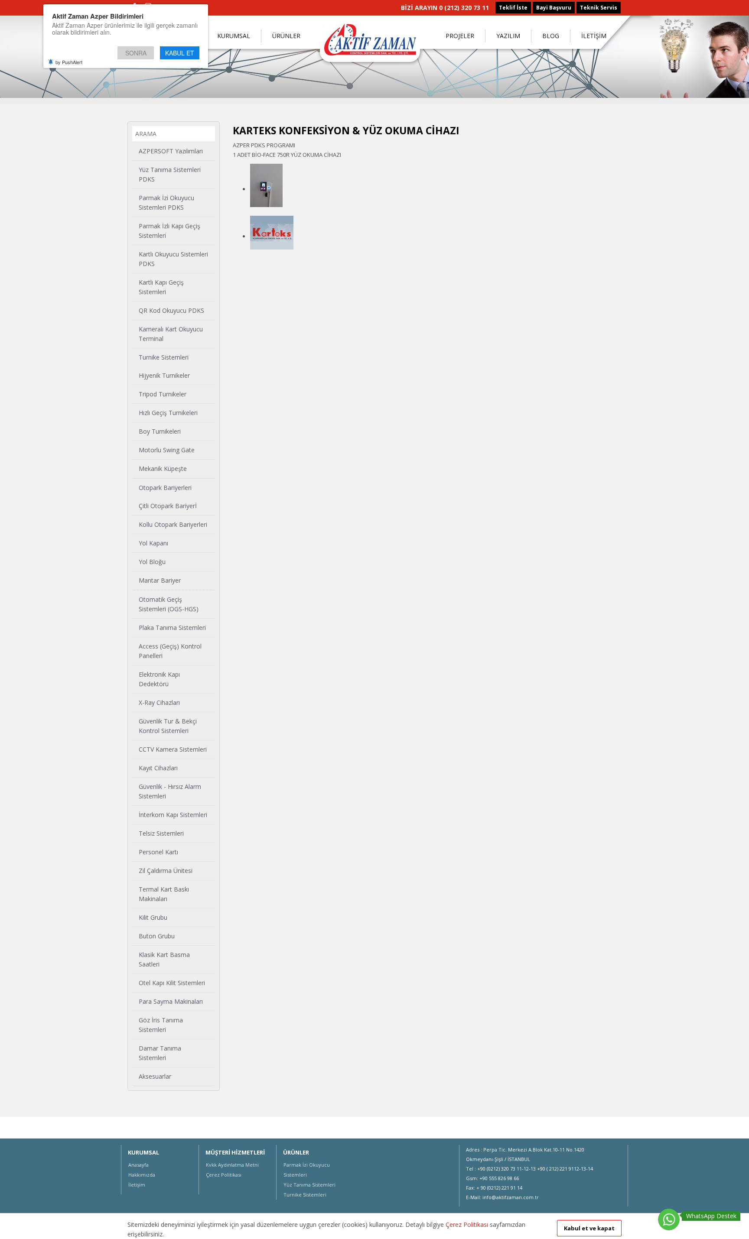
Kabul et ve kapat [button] (589, 1228)
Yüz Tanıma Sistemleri (309, 1184)
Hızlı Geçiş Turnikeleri (168, 413)
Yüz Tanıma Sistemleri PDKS (170, 174)
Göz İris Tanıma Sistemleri (161, 1025)
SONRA (136, 53)
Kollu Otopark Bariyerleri (173, 524)
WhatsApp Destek (711, 1216)
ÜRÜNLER (286, 36)
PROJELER (460, 36)
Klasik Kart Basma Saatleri (164, 959)
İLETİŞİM (593, 36)
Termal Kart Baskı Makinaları (164, 894)
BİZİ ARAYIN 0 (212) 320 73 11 (445, 7)
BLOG (550, 36)
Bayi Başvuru (553, 7)
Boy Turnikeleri (160, 431)
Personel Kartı (158, 852)
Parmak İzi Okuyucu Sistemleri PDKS (166, 202)
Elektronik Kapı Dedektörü (159, 679)
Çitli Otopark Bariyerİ (168, 506)
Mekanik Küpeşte (163, 468)
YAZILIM (508, 36)
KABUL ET (179, 53)
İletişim (136, 1184)
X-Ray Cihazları (159, 702)
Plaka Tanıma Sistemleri (172, 627)
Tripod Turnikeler (162, 394)
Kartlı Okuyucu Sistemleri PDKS (173, 259)
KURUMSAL (233, 36)
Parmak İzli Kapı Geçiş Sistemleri (169, 231)
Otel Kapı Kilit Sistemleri (172, 983)
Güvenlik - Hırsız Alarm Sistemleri (170, 791)
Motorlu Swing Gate (167, 450)
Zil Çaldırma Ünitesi (165, 870)
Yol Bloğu (152, 562)
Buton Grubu (157, 936)
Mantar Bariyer (160, 580)
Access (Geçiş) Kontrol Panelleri (170, 651)
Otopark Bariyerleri (165, 487)
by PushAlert (68, 61)
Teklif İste (513, 7)
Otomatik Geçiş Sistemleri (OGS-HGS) (169, 604)
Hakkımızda (141, 1174)
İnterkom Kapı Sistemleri (173, 815)
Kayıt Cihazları (158, 768)
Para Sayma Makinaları (171, 1001)
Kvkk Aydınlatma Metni (232, 1164)
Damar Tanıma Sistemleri (160, 1053)
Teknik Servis (598, 7)
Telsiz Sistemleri (161, 833)
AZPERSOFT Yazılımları (171, 151)
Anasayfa (138, 1164)
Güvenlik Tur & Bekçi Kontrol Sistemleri (168, 726)
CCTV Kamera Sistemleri (173, 749)
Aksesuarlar (155, 1076)
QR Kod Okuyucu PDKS (171, 310)
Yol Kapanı (153, 543)
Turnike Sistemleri (164, 357)
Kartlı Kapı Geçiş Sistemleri (161, 287)
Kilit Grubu (153, 917)
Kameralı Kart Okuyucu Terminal (171, 334)
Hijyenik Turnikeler (164, 375)
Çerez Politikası (223, 1174)
